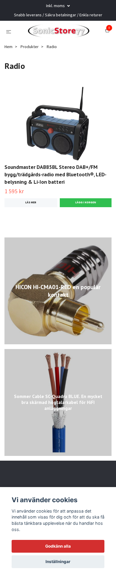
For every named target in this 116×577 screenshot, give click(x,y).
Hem (8, 63)
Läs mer (30, 220)
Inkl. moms (56, 5)
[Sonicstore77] (63, 35)
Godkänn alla (58, 546)
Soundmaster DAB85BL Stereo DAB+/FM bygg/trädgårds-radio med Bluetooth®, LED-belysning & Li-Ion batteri (55, 192)
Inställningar (58, 561)
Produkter (30, 63)
